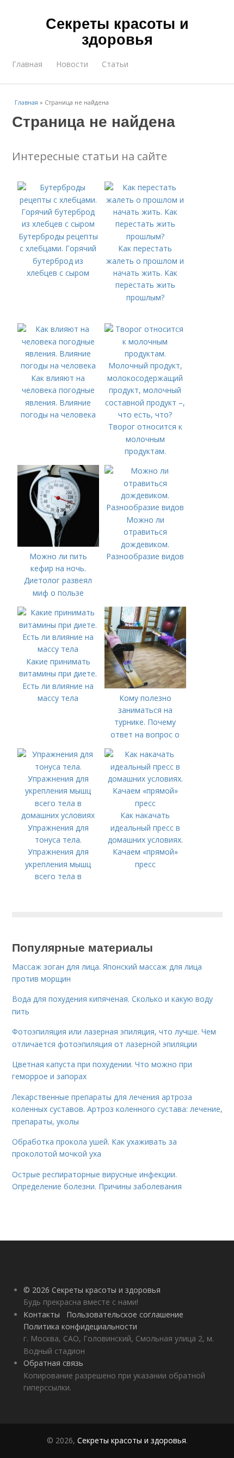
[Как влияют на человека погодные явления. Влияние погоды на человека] (58, 365)
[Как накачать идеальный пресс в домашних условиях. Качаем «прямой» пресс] (145, 803)
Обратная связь (53, 1363)
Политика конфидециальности (80, 1326)
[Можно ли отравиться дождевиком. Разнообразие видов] (145, 507)
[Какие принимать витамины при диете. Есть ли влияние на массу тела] (58, 649)
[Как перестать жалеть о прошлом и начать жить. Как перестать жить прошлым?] (145, 236)
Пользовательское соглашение (124, 1314)
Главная (27, 64)
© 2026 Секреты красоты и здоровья (92, 1290)
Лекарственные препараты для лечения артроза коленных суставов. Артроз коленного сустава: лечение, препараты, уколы (117, 1109)
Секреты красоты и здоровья (117, 31)
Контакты (41, 1314)
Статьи (115, 64)
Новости (72, 64)
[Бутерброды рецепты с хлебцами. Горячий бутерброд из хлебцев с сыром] (58, 224)
